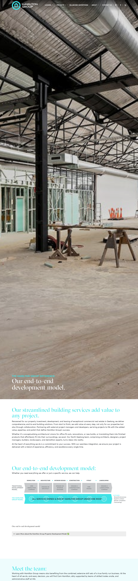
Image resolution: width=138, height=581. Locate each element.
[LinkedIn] (124, 5)
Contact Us (107, 5)
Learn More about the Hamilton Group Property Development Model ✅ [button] (42, 534)
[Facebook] (120, 5)
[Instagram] (115, 5)
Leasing (48, 5)
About (94, 5)
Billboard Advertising (78, 5)
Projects (60, 5)
